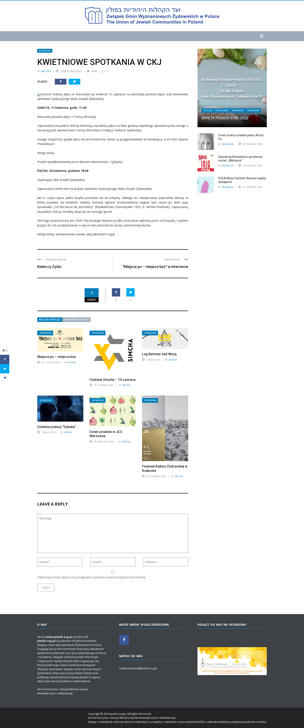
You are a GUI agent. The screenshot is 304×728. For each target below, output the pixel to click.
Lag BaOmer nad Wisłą (159, 354)
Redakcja (227, 144)
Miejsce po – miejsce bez (56, 357)
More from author (76, 319)
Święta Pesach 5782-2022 (225, 118)
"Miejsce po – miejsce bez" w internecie (155, 266)
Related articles (50, 319)
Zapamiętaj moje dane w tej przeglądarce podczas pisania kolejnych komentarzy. (91, 577)
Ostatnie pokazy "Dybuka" (56, 427)
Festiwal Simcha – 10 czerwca (113, 380)
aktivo (46, 71)
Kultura (207, 110)
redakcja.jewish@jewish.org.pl (138, 668)
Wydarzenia (45, 50)
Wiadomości (238, 110)
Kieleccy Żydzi (49, 266)
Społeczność (222, 110)
